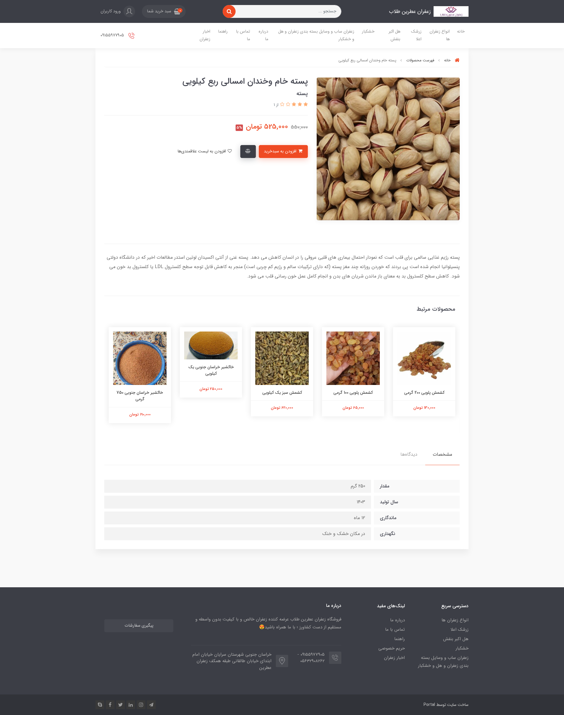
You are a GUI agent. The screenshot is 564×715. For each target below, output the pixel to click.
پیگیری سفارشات (139, 625)
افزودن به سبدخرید (281, 151)
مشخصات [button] (442, 454)
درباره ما (263, 35)
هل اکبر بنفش (394, 35)
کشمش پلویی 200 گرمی (424, 392)
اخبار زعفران (204, 35)
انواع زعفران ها (439, 35)
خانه (461, 31)
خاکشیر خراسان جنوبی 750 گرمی (140, 395)
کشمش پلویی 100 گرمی (353, 392)
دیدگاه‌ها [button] (408, 454)
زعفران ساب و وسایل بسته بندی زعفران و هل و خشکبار (316, 35)
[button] (164, 11)
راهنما (223, 31)
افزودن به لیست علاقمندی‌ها (202, 151)
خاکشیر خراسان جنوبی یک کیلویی (211, 370)
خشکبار (368, 31)
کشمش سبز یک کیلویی (282, 392)
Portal (429, 704)
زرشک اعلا (416, 35)
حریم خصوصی (391, 648)
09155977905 (112, 35)
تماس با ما (243, 35)
